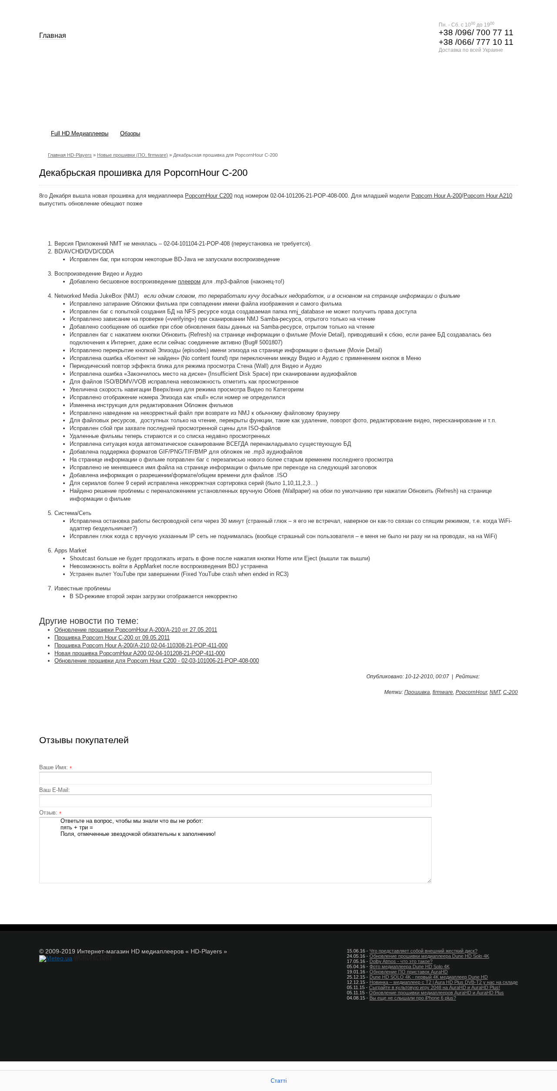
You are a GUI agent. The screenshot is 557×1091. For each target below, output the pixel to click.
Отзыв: (50, 812)
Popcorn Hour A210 (487, 195)
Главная (52, 35)
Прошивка (417, 692)
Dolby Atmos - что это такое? (401, 961)
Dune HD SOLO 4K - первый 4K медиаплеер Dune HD (428, 977)
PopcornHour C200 (208, 195)
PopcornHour (471, 692)
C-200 (510, 692)
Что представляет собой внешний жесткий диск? (423, 950)
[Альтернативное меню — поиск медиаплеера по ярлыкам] (507, 134)
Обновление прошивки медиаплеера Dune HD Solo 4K (429, 956)
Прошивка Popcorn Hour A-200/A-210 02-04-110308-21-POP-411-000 (141, 645)
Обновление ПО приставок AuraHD (408, 971)
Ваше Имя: (55, 767)
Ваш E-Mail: (54, 790)
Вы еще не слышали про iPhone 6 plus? (412, 997)
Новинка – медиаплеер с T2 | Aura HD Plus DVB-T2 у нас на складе (443, 982)
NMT (495, 692)
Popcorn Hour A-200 (436, 195)
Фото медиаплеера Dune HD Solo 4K (409, 966)
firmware (443, 692)
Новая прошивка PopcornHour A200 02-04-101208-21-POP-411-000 (139, 653)
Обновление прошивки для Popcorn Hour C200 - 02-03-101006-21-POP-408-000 (156, 660)
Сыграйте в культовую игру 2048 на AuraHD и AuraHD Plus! (434, 987)
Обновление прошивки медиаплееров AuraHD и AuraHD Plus (436, 992)
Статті (279, 1081)
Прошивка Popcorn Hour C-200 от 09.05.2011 (112, 637)
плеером (189, 281)
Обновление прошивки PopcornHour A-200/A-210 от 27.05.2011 (135, 629)
